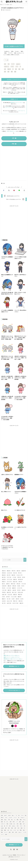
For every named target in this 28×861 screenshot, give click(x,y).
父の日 (4, 585)
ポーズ (17, 66)
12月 (19, 577)
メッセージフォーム (8, 107)
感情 (9, 590)
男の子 (13, 583)
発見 (16, 69)
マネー (9, 577)
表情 (3, 570)
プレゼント (19, 575)
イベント (13, 596)
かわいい (9, 601)
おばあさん (18, 64)
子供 (3, 592)
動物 (3, 598)
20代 (13, 570)
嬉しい (14, 592)
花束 (18, 570)
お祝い (4, 594)
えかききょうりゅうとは (7, 855)
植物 (21, 603)
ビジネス (9, 572)
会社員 (24, 570)
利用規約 (12, 102)
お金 (14, 590)
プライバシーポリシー (19, 102)
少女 (3, 601)
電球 (12, 71)
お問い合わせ (11, 856)
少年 (8, 596)
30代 (4, 572)
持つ (8, 575)
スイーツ (9, 579)
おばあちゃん (6, 66)
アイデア (12, 64)
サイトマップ (16, 856)
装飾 (9, 585)
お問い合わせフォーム (11, 131)
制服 (19, 596)
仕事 (17, 598)
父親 (8, 583)
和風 (8, 570)
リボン (4, 590)
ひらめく (12, 66)
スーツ (9, 588)
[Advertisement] (14, 164)
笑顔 (5, 71)
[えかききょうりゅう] (14, 1)
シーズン (19, 588)
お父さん (20, 592)
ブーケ (24, 583)
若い (3, 603)
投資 (15, 594)
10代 (18, 583)
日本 (20, 581)
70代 (8, 64)
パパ (14, 577)
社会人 (15, 581)
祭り (15, 572)
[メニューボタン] (26, 1)
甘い (8, 598)
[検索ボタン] (1, 1)
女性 (5, 69)
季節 (20, 594)
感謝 (14, 588)
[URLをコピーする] (24, 190)
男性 (15, 601)
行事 (20, 601)
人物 (3, 9)
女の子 (9, 603)
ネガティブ (15, 603)
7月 (3, 588)
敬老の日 (9, 69)
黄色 (3, 575)
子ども (10, 594)
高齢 (15, 71)
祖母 (19, 69)
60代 (5, 64)
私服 (23, 69)
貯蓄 (3, 581)
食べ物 (20, 579)
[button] (3, 190)
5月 (18, 590)
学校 (23, 590)
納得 (8, 71)
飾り (3, 577)
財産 (13, 575)
